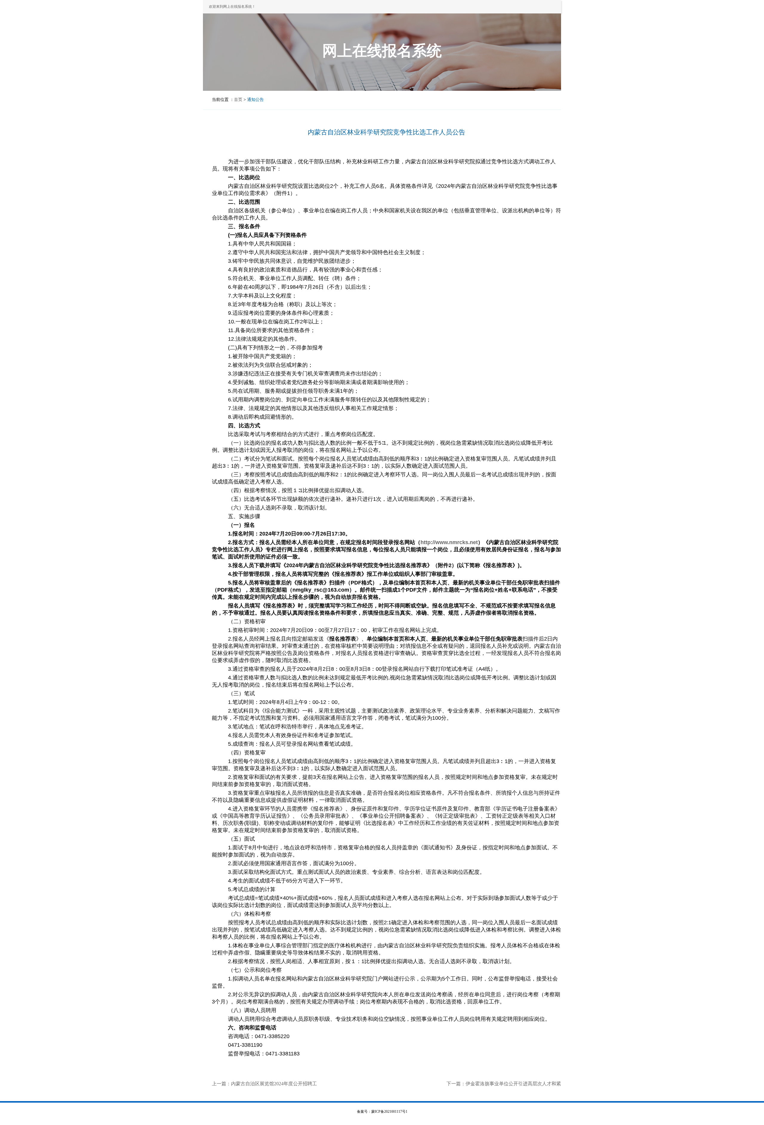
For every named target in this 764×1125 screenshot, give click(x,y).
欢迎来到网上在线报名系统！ (232, 6)
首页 (238, 99)
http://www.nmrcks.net (449, 542)
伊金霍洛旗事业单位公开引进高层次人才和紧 (513, 1083)
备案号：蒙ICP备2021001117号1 (382, 1111)
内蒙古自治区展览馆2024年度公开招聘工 (274, 1083)
